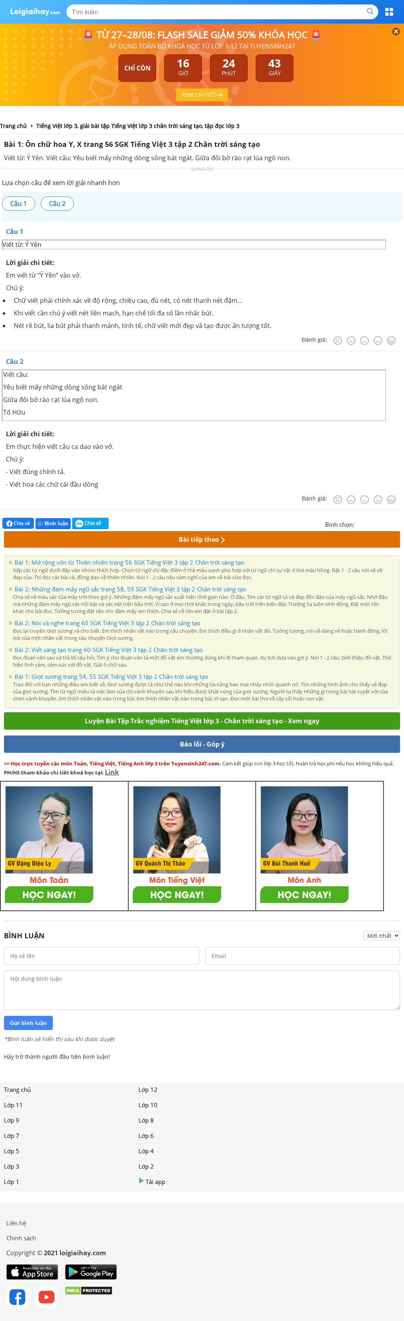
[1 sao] (360, 523)
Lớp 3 (11, 1166)
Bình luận (56, 523)
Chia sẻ (21, 523)
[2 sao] (370, 523)
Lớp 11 (13, 1105)
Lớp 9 (11, 1120)
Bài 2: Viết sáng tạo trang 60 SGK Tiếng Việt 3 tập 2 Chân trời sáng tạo (109, 650)
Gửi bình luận (28, 1023)
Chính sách (21, 1238)
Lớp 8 (146, 1120)
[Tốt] (378, 340)
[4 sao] (389, 523)
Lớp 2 (146, 1166)
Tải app (155, 1182)
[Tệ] (351, 340)
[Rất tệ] (338, 340)
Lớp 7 (11, 1135)
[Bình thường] (364, 340)
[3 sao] (379, 523)
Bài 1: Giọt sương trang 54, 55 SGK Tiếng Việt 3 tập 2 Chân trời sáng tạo (111, 676)
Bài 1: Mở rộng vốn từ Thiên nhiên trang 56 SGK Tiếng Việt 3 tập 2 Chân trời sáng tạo (129, 562)
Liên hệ (16, 1223)
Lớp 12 (147, 1089)
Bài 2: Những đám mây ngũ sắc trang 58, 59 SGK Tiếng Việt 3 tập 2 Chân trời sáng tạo (130, 589)
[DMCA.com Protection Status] (88, 1297)
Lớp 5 (11, 1151)
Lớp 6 (146, 1135)
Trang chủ (17, 1089)
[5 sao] (398, 523)
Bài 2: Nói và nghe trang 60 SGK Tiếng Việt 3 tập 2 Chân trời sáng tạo (107, 623)
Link (112, 772)
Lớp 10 (147, 1105)
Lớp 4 (146, 1151)
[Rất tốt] (391, 340)
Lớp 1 (11, 1182)
